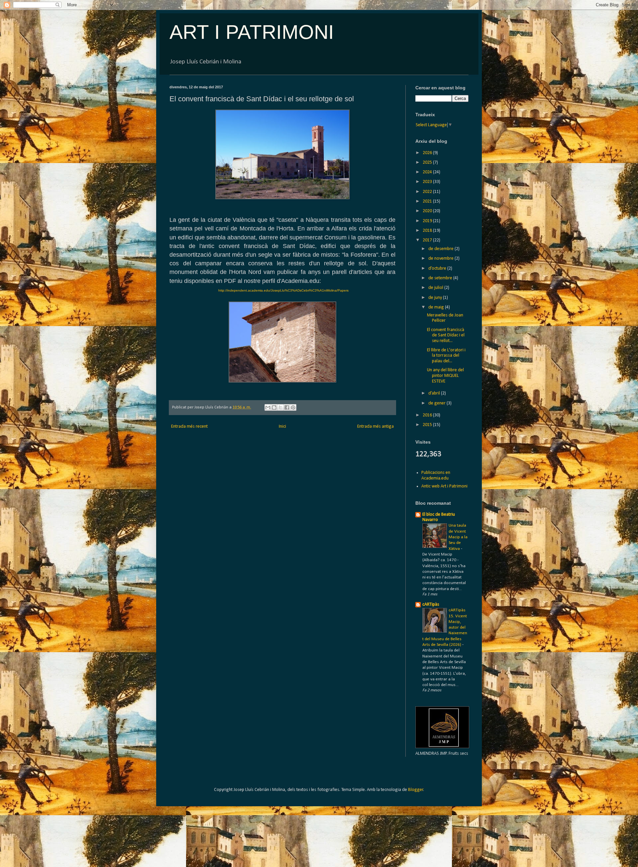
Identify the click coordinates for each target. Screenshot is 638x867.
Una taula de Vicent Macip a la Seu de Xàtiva (458, 537)
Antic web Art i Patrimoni (444, 486)
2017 (428, 240)
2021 (428, 201)
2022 (428, 191)
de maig (436, 307)
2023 (428, 181)
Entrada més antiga (375, 426)
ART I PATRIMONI (251, 32)
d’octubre (437, 268)
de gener (437, 403)
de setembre (440, 278)
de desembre (441, 248)
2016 (428, 415)
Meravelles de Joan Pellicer (445, 318)
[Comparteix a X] (280, 407)
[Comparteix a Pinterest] (293, 407)
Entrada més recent (189, 426)
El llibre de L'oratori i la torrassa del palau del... (446, 356)
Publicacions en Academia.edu (435, 475)
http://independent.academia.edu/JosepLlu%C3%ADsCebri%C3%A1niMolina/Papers (283, 290)
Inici (282, 426)
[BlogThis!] (274, 407)
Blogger (415, 789)
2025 (428, 162)
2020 (428, 211)
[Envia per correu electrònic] (268, 407)
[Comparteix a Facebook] (286, 407)
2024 (428, 172)
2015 (428, 424)
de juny (435, 297)
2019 (428, 220)
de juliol (436, 287)
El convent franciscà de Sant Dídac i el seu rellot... (446, 335)
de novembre (441, 258)
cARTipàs (430, 604)
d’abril (434, 393)
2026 (428, 152)
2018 (428, 230)
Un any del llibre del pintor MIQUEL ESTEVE (445, 376)
